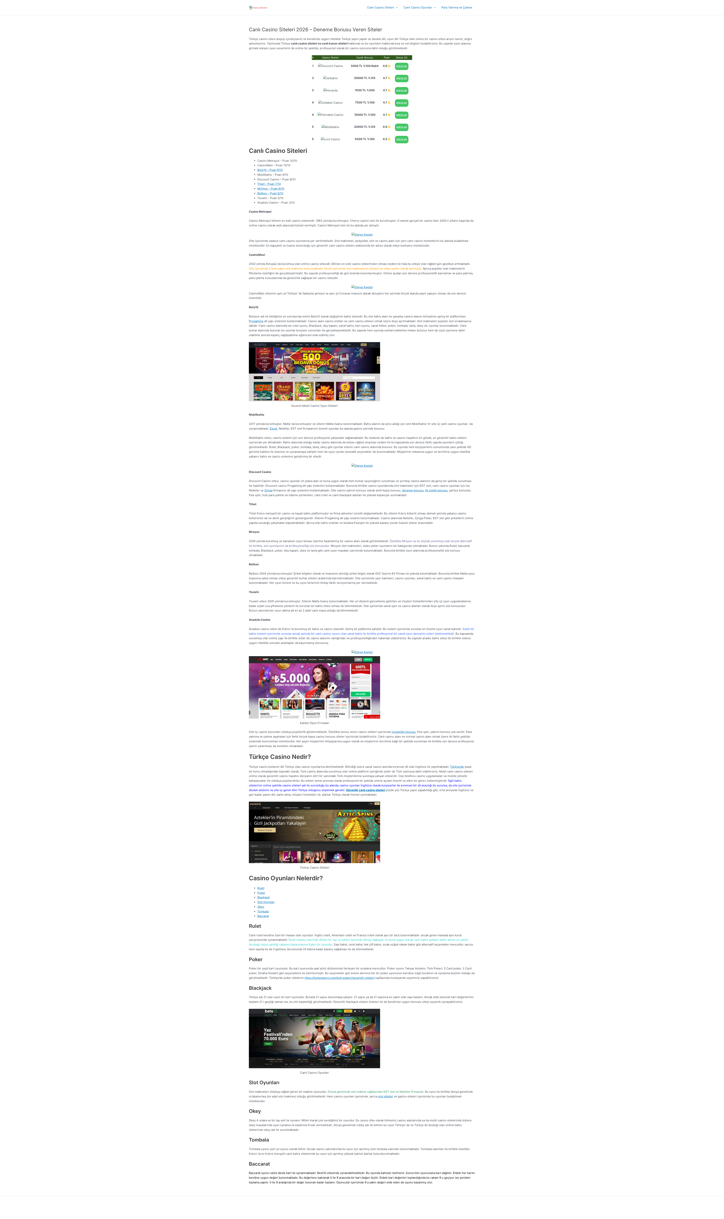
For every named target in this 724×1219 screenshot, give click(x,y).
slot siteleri (385, 1096)
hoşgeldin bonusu (404, 732)
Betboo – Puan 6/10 (270, 193)
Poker (261, 893)
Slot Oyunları (266, 902)
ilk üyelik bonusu (436, 490)
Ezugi (273, 428)
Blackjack (263, 897)
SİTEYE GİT (401, 66)
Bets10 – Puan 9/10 (270, 170)
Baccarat (263, 916)
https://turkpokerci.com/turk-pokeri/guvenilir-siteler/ (339, 978)
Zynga (268, 490)
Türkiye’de (457, 766)
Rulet (260, 888)
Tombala (263, 911)
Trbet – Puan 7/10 (269, 184)
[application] (396, 7)
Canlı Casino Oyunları (417, 7)
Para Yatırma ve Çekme (456, 7)
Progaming (256, 321)
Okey (260, 907)
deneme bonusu (413, 490)
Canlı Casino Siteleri (380, 7)
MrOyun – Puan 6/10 (270, 188)
